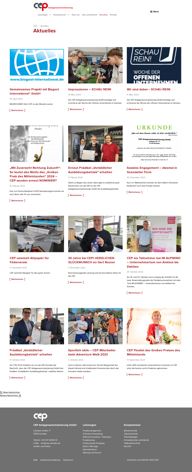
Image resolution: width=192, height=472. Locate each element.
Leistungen (43, 14)
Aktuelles (103, 14)
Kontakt (113, 14)
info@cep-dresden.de (50, 443)
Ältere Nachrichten (11, 392)
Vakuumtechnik (131, 434)
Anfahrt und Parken (42, 446)
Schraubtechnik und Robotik (136, 440)
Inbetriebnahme (90, 449)
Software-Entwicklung (93, 434)
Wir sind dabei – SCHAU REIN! (148, 89)
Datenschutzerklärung (50, 460)
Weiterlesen (17, 110)
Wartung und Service (92, 452)
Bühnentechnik (130, 430)
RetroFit (127, 446)
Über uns (76, 14)
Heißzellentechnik (132, 443)
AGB (35, 460)
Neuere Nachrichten (9, 395)
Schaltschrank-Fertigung (93, 443)
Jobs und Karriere (89, 14)
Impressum (68, 460)
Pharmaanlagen (131, 437)
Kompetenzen (59, 14)
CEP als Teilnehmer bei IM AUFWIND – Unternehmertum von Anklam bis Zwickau (154, 262)
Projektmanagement (92, 430)
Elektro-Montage (90, 446)
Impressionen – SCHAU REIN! (89, 89)
